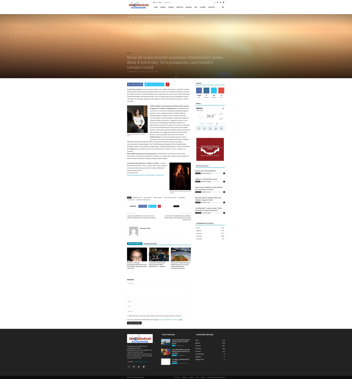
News (129, 53)
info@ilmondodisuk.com (141, 362)
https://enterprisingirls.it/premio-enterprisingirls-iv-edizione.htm (145, 175)
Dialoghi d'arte (199, 359)
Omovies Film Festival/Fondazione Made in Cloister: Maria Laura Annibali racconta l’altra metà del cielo (177, 218)
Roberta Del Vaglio (206, 181)
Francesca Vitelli (206, 212)
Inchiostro (179, 7)
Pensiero (171, 7)
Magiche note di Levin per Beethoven (205, 171)
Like (199, 88)
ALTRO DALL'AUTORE (149, 243)
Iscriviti (221, 88)
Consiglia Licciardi (137, 197)
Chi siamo (203, 7)
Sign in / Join (168, 2)
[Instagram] (217, 2)
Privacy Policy (162, 319)
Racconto (199, 239)
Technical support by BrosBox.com (216, 377)
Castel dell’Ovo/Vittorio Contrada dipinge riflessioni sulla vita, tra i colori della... (181, 351)
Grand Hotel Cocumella (170, 197)
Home (156, 7)
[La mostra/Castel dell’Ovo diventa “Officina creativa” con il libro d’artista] (165, 342)
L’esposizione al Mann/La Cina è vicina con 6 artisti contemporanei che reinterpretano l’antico (141, 217)
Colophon (191, 377)
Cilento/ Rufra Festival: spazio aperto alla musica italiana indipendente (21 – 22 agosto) (157, 264)
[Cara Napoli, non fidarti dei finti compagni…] (165, 361)
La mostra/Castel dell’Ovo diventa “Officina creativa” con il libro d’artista (181, 341)
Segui (206, 88)
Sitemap (203, 377)
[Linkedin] (220, 2)
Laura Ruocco (131, 199)
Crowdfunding (199, 354)
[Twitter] (223, 2)
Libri (195, 7)
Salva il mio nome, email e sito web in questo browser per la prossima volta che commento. (155, 316)
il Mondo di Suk (133, 71)
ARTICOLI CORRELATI (134, 243)
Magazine (189, 7)
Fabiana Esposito (158, 197)
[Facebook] (214, 2)
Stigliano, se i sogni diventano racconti (206, 179)
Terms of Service (174, 319)
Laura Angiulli (181, 197)
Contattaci (211, 7)
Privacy (197, 377)
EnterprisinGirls (148, 197)
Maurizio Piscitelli (206, 173)
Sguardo (163, 7)
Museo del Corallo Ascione (143, 199)
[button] (223, 7)
